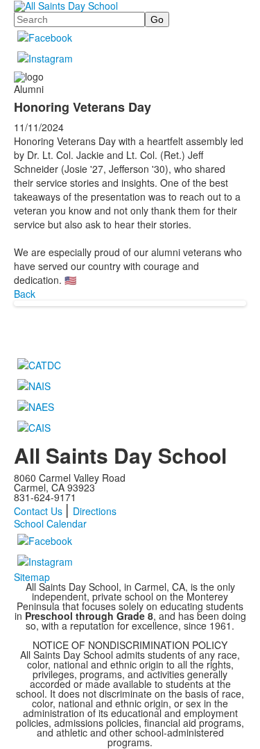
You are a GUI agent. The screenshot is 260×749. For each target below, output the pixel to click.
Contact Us (38, 511)
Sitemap (32, 577)
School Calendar (50, 523)
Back (24, 294)
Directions (94, 511)
